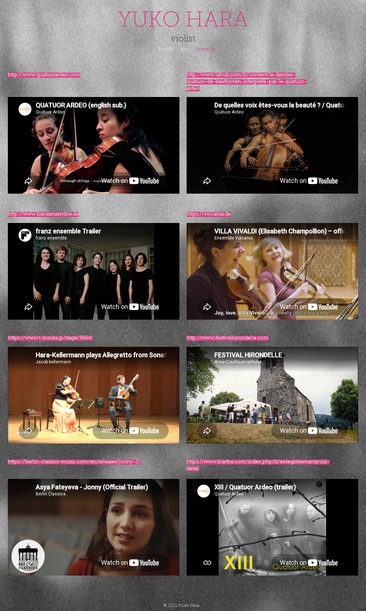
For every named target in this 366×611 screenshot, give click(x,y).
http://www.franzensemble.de (43, 214)
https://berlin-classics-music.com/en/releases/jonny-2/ (74, 462)
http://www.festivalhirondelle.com (227, 338)
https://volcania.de (209, 214)
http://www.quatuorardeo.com (44, 75)
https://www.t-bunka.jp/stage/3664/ (50, 338)
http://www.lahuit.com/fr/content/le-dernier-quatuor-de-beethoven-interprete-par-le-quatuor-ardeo (246, 82)
